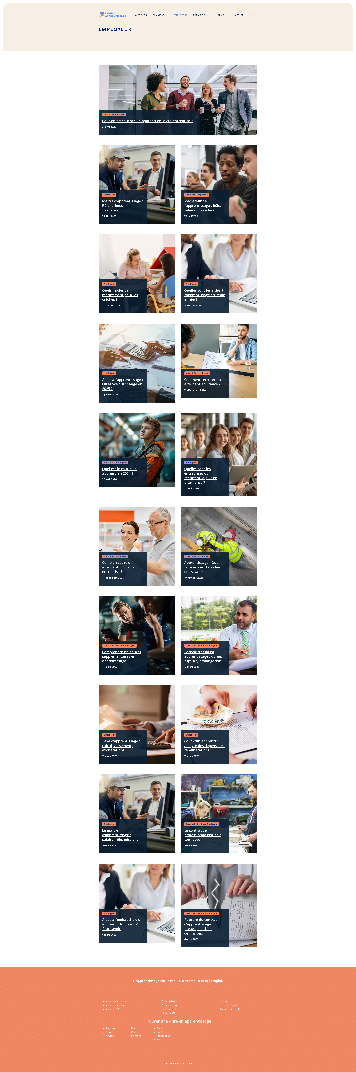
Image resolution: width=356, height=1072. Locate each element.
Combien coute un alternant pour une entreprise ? (118, 567)
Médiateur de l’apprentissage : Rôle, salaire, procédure (202, 205)
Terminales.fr (169, 1013)
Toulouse (162, 1032)
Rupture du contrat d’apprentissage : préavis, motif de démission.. (200, 926)
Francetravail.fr (111, 1009)
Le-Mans (136, 1035)
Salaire (221, 15)
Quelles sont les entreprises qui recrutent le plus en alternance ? (200, 475)
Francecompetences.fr (115, 1001)
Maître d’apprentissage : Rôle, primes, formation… (122, 205)
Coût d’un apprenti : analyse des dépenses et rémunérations (204, 745)
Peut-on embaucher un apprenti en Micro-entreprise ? (147, 120)
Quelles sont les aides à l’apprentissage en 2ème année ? (204, 295)
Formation (200, 15)
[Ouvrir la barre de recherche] (253, 15)
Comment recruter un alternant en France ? (202, 382)
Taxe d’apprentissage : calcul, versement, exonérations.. (121, 745)
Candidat (159, 15)
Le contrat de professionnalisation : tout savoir (202, 835)
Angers (110, 1035)
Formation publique (173, 1005)
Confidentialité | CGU (231, 1009)
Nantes (110, 1032)
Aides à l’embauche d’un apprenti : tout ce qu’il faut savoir (122, 924)
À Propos (141, 15)
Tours (160, 1028)
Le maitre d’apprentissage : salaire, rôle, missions (120, 835)
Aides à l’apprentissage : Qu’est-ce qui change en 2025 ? (122, 384)
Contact (224, 1001)
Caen (134, 1032)
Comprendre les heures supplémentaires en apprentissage (121, 656)
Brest (134, 1028)
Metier (239, 15)
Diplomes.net (169, 1009)
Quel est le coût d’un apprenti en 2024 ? (119, 471)
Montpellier (164, 1035)
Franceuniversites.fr (114, 1005)
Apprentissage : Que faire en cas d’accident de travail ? (203, 567)
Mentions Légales (229, 1005)
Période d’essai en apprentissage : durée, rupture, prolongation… (204, 656)
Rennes (110, 1028)
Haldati (161, 1039)
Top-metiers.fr (169, 1001)
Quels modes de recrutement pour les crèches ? (120, 295)
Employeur (181, 15)
